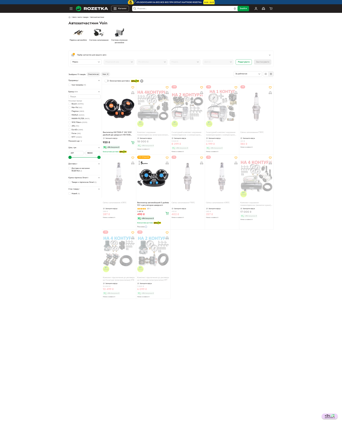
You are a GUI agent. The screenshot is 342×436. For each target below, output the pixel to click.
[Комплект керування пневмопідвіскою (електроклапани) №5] (153, 106)
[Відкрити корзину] (271, 8)
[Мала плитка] (270, 73)
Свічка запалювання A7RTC (115, 203)
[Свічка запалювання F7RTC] (256, 106)
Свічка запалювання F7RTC (252, 132)
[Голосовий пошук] (235, 8)
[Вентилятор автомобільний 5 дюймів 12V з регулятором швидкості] (153, 176)
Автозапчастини (97, 17)
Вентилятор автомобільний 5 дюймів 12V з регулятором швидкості (153, 204)
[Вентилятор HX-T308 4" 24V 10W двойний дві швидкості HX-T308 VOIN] (119, 106)
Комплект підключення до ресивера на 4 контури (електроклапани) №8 (119, 279)
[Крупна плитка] (265, 73)
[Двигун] (218, 62)
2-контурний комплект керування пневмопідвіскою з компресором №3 (186, 134)
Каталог (122, 8)
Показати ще (74, 141)
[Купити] (133, 142)
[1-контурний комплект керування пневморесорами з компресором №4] (222, 106)
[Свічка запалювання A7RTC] (119, 176)
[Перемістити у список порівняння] (133, 93)
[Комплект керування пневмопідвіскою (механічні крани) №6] (256, 176)
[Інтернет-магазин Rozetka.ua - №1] (92, 8)
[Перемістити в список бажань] (133, 87)
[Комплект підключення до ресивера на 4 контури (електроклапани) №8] (119, 251)
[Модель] (185, 62)
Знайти (243, 8)
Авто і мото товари (80, 17)
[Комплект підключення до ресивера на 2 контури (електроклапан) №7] (153, 251)
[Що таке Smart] (141, 81)
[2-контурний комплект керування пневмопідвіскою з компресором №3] (188, 106)
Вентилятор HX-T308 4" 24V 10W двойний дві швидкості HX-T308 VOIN (117, 134)
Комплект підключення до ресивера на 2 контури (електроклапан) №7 (153, 279)
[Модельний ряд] (119, 62)
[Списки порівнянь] (263, 8)
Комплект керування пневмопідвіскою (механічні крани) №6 (255, 204)
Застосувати (262, 62)
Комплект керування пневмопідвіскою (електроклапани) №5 (152, 134)
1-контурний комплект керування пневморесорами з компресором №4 (220, 134)
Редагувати (244, 62)
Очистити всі (93, 74)
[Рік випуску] (152, 62)
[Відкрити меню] (71, 8)
